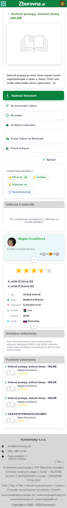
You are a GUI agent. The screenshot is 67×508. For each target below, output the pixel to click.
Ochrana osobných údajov (22, 471)
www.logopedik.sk (47, 499)
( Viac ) (59, 461)
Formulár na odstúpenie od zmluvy (28, 489)
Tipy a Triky (17, 485)
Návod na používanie (39, 485)
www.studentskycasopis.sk (18, 495)
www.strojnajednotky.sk (51, 495)
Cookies (59, 485)
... (60, 254)
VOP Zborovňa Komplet (47, 467)
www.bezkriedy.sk (22, 499)
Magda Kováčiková (27, 370)
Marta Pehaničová (26, 417)
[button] (34, 259)
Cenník (55, 489)
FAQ (4, 485)
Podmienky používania (17, 467)
